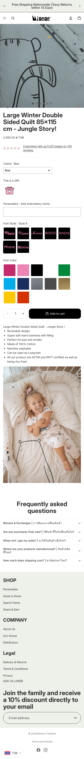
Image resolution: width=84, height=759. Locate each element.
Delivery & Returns (15, 662)
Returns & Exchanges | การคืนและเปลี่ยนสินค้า (32, 523)
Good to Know (12, 596)
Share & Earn (11, 609)
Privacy (8, 675)
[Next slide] (79, 6)
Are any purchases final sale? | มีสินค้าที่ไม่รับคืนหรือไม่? (38, 531)
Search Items (11, 602)
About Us (9, 629)
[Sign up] (75, 718)
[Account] (70, 18)
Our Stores (10, 635)
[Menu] (4, 18)
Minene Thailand (46, 733)
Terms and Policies (42, 741)
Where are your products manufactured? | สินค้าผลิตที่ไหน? (36, 550)
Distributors (10, 642)
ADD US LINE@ (13, 681)
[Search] (13, 18)
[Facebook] (38, 750)
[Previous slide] (4, 6)
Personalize (10, 589)
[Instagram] (45, 750)
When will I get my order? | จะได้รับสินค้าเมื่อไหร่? (34, 540)
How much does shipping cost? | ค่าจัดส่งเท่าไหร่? (35, 560)
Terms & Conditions (15, 668)
